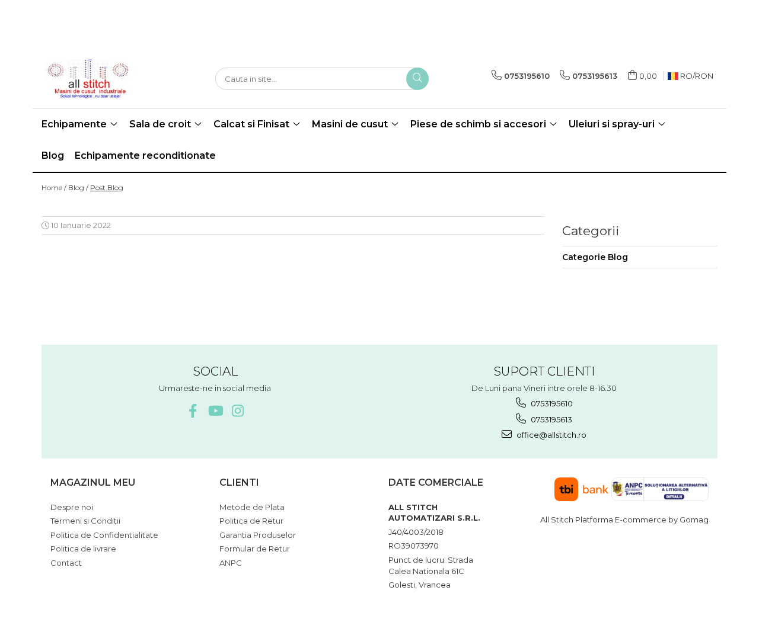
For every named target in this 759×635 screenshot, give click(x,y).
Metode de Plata (252, 507)
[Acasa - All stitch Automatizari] (101, 79)
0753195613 (550, 419)
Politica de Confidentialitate (104, 535)
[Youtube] (215, 410)
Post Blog (106, 187)
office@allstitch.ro (550, 435)
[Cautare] (417, 79)
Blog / (78, 187)
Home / (54, 187)
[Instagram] (237, 410)
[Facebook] (192, 410)
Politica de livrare (83, 548)
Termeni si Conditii (85, 520)
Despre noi (71, 507)
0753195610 (551, 403)
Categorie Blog (595, 257)
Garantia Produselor (257, 535)
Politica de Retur (251, 520)
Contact (66, 562)
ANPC (230, 562)
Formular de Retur (254, 548)
